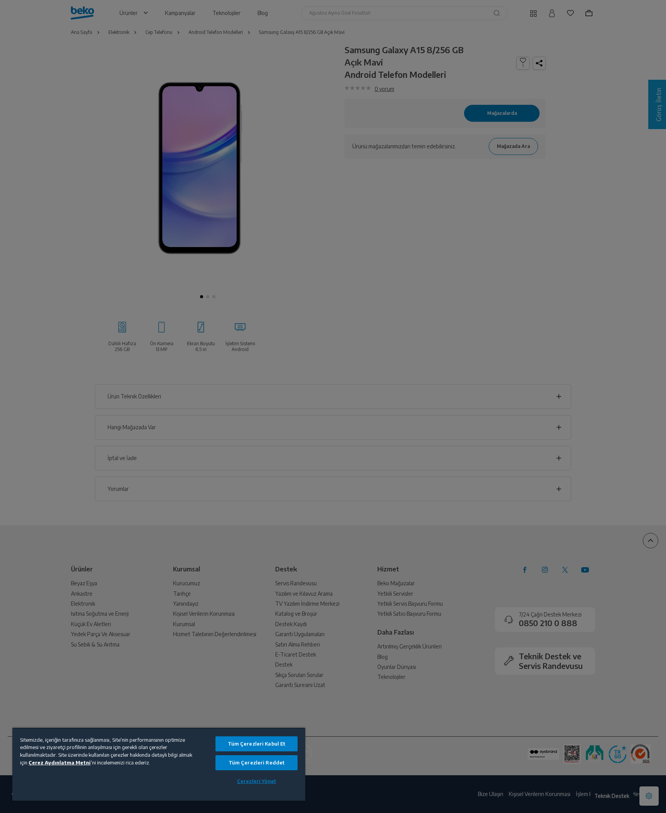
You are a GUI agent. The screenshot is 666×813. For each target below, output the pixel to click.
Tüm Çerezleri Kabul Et (257, 744)
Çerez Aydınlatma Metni (60, 762)
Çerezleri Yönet (256, 781)
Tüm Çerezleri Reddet (257, 762)
